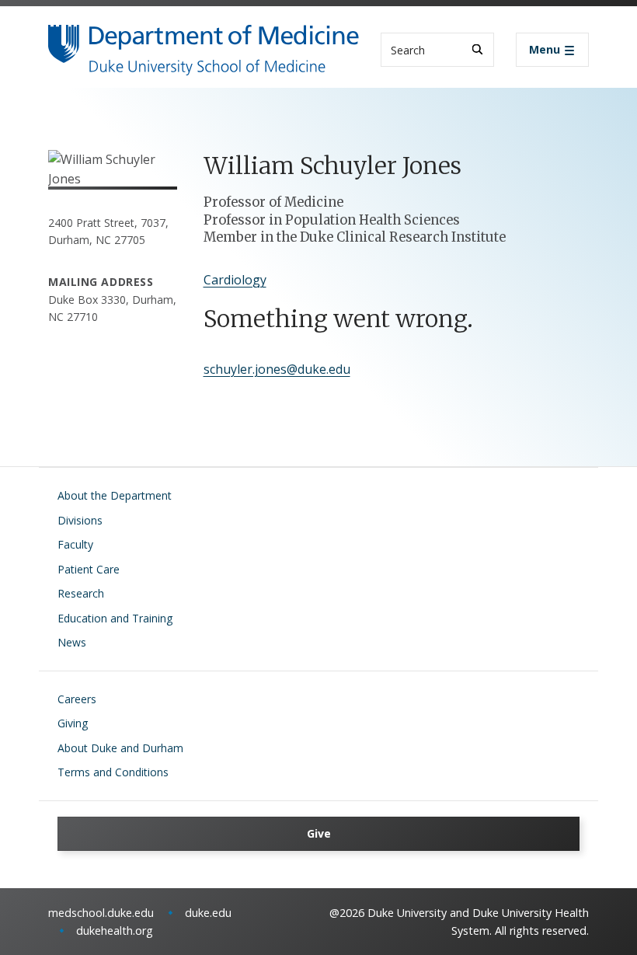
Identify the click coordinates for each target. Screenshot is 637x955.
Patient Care (88, 569)
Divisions (80, 520)
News (71, 642)
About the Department (114, 495)
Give (319, 833)
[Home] (203, 39)
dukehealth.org (114, 930)
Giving (72, 723)
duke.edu (208, 912)
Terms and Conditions (113, 772)
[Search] (477, 49)
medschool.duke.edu (101, 912)
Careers (76, 699)
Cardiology (235, 279)
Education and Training (114, 618)
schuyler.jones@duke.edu (277, 369)
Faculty (75, 544)
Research (80, 593)
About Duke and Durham (120, 748)
